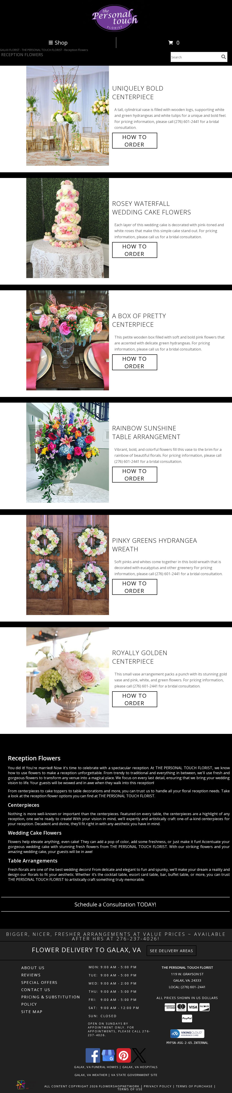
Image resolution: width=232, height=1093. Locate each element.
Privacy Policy (158, 1086)
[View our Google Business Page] (108, 1061)
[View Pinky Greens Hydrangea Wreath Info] (68, 565)
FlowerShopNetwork (119, 1086)
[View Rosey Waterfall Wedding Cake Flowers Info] (68, 228)
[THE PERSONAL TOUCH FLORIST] (116, 30)
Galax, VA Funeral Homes (96, 1067)
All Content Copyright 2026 (71, 1086)
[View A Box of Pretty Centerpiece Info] (68, 340)
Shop (61, 42)
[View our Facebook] (93, 1061)
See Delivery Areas (171, 950)
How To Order (134, 140)
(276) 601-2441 (193, 987)
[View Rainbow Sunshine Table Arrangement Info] (68, 453)
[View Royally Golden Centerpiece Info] (68, 677)
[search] (223, 56)
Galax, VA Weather (91, 1075)
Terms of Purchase (194, 1086)
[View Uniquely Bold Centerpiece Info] (68, 116)
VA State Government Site (134, 1075)
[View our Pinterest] (123, 1061)
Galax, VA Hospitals (140, 1067)
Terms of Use (130, 1089)
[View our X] (139, 1061)
